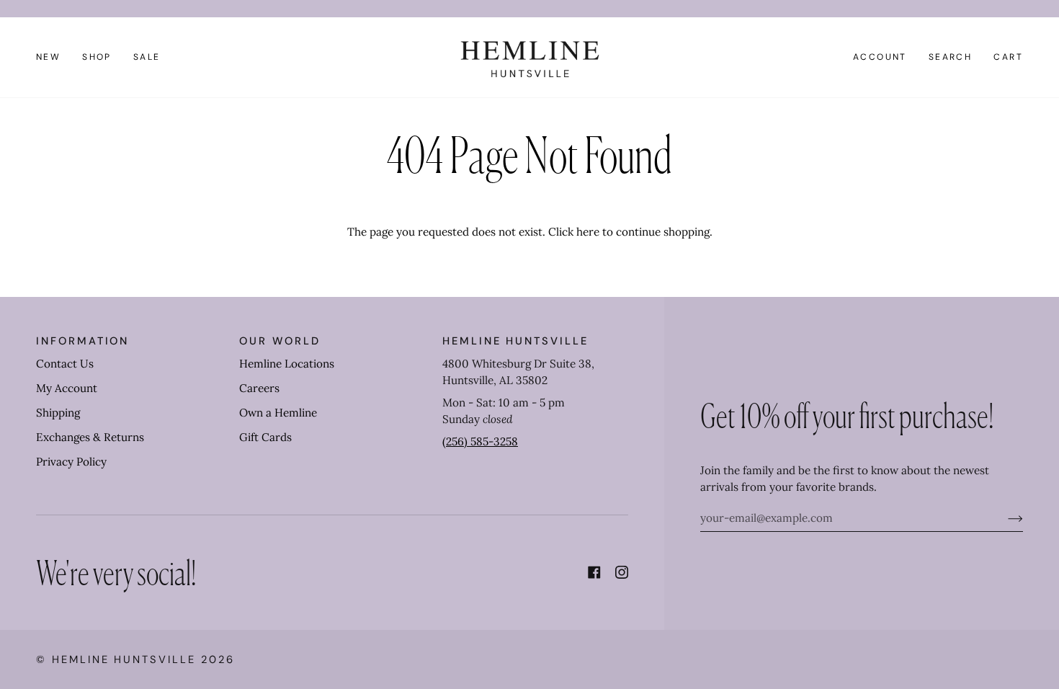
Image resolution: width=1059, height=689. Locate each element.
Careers (259, 388)
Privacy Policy (71, 461)
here (587, 232)
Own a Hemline (278, 412)
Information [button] (82, 341)
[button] (96, 57)
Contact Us (65, 363)
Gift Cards (265, 437)
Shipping (58, 412)
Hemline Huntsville (124, 659)
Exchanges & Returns (90, 437)
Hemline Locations (286, 363)
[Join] (1004, 518)
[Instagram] (621, 572)
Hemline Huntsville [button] (515, 341)
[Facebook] (594, 572)
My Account (66, 388)
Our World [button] (279, 341)
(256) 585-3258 (480, 441)
